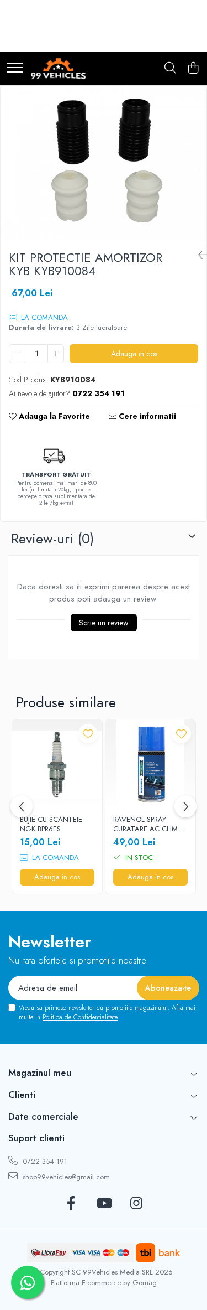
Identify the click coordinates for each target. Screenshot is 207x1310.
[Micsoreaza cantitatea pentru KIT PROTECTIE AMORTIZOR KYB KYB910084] (17, 353)
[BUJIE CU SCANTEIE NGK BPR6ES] (57, 764)
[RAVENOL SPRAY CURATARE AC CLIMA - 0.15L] (150, 764)
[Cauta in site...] (170, 68)
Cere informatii (146, 416)
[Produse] (15, 68)
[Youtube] (103, 1204)
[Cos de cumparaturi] (193, 68)
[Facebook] (71, 1204)
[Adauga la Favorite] (88, 733)
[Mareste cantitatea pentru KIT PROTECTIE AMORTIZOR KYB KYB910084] (55, 353)
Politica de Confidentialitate (80, 1017)
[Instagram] (136, 1204)
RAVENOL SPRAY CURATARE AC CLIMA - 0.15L (150, 824)
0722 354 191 (43, 1161)
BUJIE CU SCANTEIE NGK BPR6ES (51, 824)
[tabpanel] (103, 163)
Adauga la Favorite (53, 416)
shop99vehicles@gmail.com (65, 1177)
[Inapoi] (198, 255)
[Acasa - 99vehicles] (58, 69)
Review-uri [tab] (52, 538)
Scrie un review (104, 622)
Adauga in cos (134, 353)
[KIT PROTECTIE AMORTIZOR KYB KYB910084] (103, 163)
